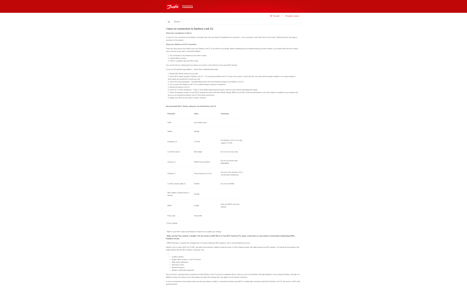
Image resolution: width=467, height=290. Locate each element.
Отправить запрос (292, 16)
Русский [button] (276, 16)
